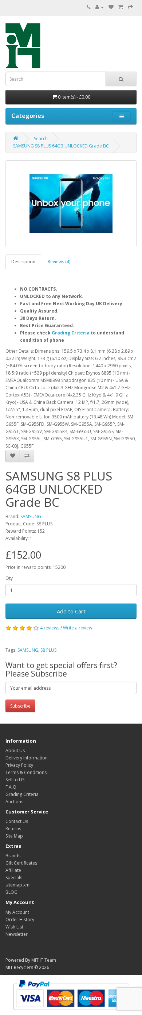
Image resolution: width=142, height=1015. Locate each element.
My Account (17, 912)
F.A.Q (10, 787)
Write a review (77, 628)
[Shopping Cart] (120, 7)
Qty (9, 578)
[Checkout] (130, 7)
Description (23, 261)
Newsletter (16, 934)
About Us (15, 750)
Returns (13, 829)
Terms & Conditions (26, 772)
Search (41, 138)
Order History (19, 919)
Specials (13, 877)
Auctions (14, 801)
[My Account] (99, 7)
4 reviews (49, 628)
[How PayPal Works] (71, 994)
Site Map (14, 836)
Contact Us (16, 821)
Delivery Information (26, 758)
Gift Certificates (21, 863)
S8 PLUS (48, 650)
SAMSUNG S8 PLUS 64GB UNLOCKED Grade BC (61, 146)
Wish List (14, 927)
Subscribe (20, 706)
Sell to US (14, 780)
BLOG (11, 892)
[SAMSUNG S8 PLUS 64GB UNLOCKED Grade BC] (71, 203)
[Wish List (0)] (111, 7)
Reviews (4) (59, 261)
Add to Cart (71, 611)
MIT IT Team (43, 960)
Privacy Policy (19, 765)
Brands (12, 856)
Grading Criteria (71, 333)
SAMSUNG (30, 516)
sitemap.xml (18, 885)
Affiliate (13, 870)
